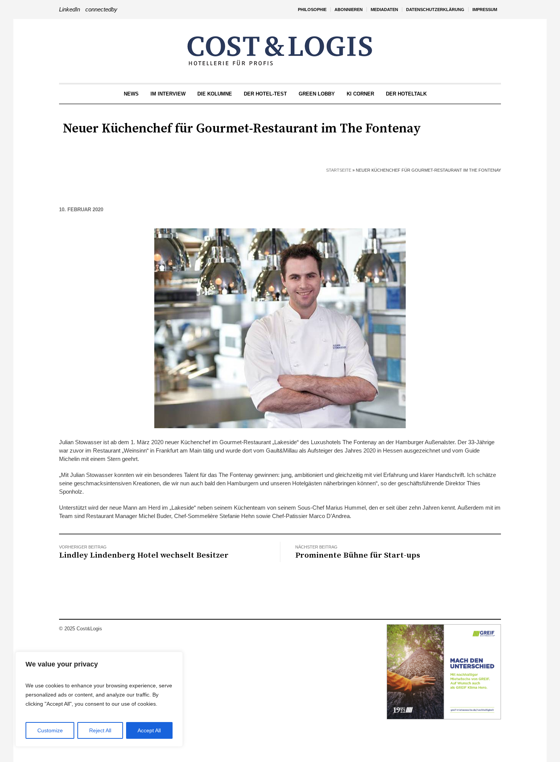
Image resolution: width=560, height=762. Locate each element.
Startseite (338, 170)
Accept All (149, 730)
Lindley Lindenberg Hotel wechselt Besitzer (144, 555)
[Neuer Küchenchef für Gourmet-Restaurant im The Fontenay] (280, 327)
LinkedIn (69, 9)
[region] (99, 699)
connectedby (101, 9)
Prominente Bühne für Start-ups (357, 555)
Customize (50, 730)
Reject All (100, 730)
